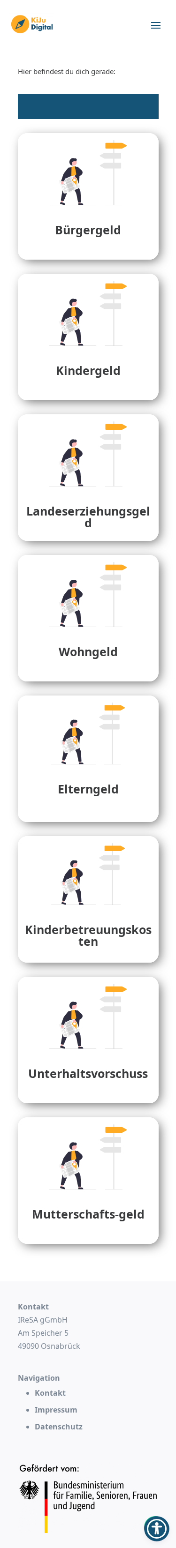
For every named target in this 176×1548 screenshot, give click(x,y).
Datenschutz (59, 1426)
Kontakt (50, 1393)
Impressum (56, 1410)
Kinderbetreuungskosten (88, 935)
